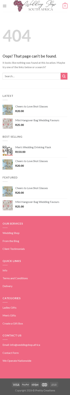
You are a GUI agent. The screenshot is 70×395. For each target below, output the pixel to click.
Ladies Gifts (9, 307)
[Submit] (64, 76)
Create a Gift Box (13, 323)
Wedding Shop (11, 232)
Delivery (7, 286)
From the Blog (11, 240)
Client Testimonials (14, 248)
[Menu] (5, 6)
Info (5, 270)
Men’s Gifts (9, 315)
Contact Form (11, 352)
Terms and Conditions (15, 278)
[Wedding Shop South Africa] (35, 6)
